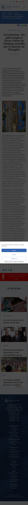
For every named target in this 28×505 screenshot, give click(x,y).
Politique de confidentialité (18, 261)
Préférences (14, 258)
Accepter (14, 250)
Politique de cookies (8, 261)
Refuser (14, 254)
